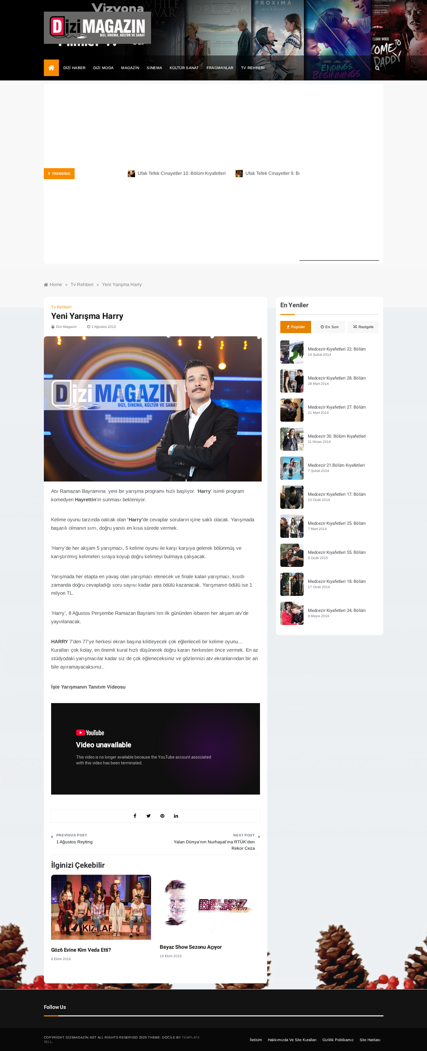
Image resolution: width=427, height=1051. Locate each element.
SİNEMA (154, 68)
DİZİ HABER (74, 68)
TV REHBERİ (253, 68)
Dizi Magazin (66, 327)
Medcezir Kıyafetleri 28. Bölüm (337, 378)
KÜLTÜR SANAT (184, 68)
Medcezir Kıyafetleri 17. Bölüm (337, 494)
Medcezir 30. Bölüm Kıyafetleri (337, 436)
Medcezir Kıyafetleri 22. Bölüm (337, 349)
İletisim (256, 1040)
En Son (332, 327)
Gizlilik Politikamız (338, 1040)
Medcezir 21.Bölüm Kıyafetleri (336, 465)
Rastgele (366, 327)
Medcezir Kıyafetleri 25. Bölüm (337, 523)
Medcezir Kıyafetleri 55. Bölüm (337, 552)
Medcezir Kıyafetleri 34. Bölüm (337, 610)
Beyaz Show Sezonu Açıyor (191, 947)
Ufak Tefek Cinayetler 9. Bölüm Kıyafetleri (271, 173)
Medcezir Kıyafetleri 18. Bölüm (337, 581)
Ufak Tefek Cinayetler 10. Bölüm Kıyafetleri (165, 173)
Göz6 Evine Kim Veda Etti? (81, 950)
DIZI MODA (103, 68)
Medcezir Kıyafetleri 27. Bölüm (337, 407)
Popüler (298, 327)
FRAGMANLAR (220, 68)
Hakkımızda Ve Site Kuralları (292, 1040)
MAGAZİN (130, 68)
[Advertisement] (339, 174)
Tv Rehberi (61, 307)
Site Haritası (370, 1040)
